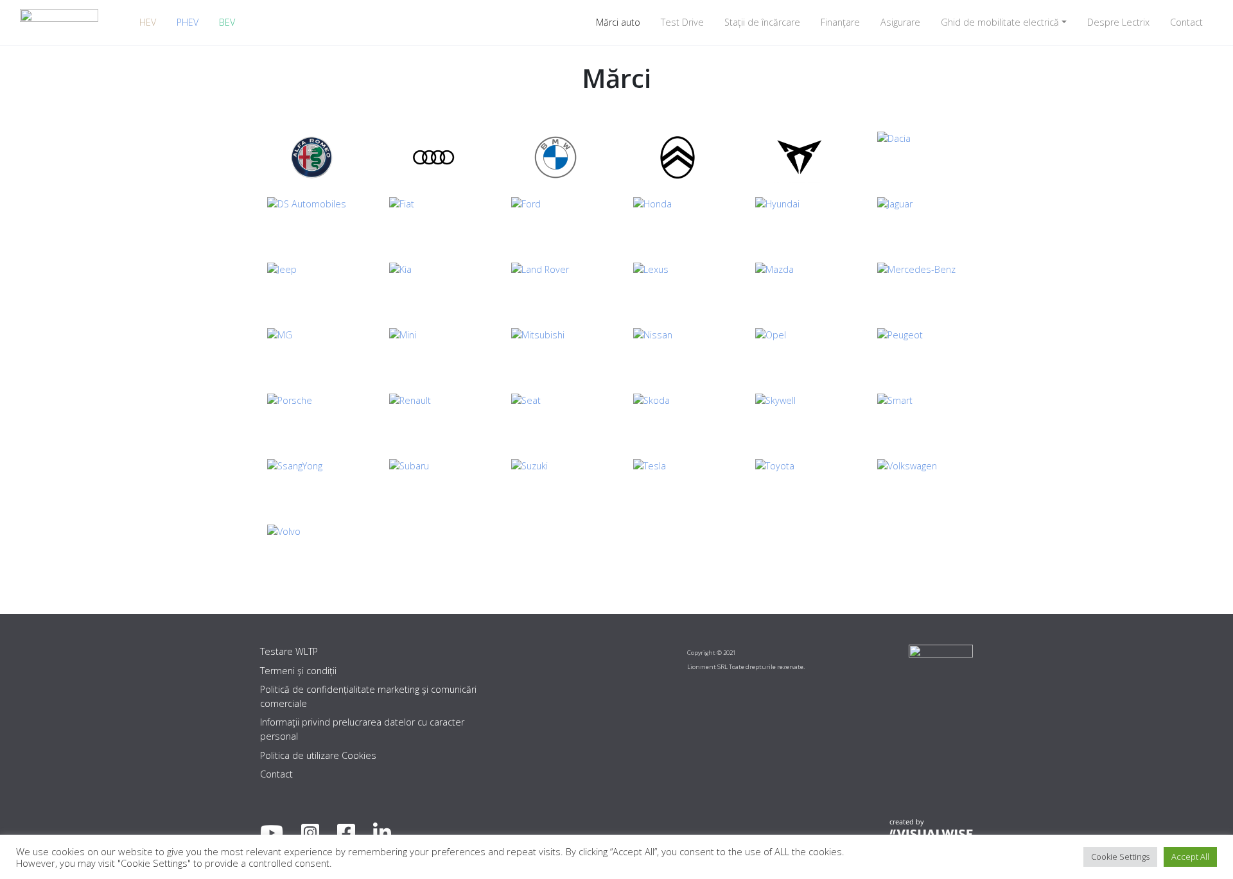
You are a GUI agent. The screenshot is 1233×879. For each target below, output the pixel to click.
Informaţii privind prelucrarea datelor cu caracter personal (362, 729)
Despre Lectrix (1118, 22)
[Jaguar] (921, 223)
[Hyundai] (799, 223)
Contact (1186, 22)
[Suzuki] (555, 485)
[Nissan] (677, 354)
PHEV (187, 22)
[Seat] (555, 419)
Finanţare (840, 22)
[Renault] (433, 419)
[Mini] (433, 354)
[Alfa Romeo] (311, 157)
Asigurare (900, 22)
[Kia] (433, 288)
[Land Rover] (555, 288)
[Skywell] (799, 419)
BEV (227, 22)
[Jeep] (311, 288)
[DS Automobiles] (311, 223)
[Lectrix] (59, 22)
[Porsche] (311, 419)
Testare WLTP (289, 651)
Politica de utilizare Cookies (318, 755)
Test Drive (682, 22)
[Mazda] (799, 288)
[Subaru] (433, 485)
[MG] (311, 354)
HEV (147, 22)
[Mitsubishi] (555, 354)
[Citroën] (677, 157)
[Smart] (921, 419)
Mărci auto (618, 22)
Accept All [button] (1190, 856)
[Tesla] (677, 485)
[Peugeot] (921, 354)
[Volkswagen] (921, 485)
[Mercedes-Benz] (921, 288)
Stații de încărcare (762, 22)
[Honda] (677, 223)
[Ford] (555, 223)
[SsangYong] (311, 485)
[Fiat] (433, 223)
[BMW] (555, 157)
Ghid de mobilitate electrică (1000, 22)
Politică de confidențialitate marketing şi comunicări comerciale (368, 696)
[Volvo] (311, 550)
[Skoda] (677, 419)
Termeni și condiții (298, 671)
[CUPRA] (799, 157)
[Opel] (799, 354)
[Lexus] (677, 288)
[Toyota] (799, 485)
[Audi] (433, 157)
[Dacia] (921, 157)
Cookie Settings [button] (1120, 856)
